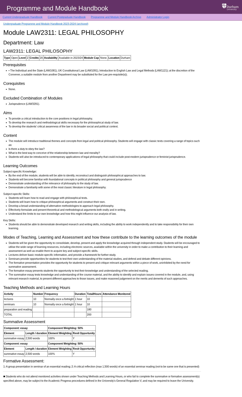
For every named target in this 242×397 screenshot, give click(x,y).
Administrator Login (158, 17)
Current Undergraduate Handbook (22, 17)
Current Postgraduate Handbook (67, 17)
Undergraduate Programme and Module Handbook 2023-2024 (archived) (45, 23)
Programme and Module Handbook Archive (116, 17)
